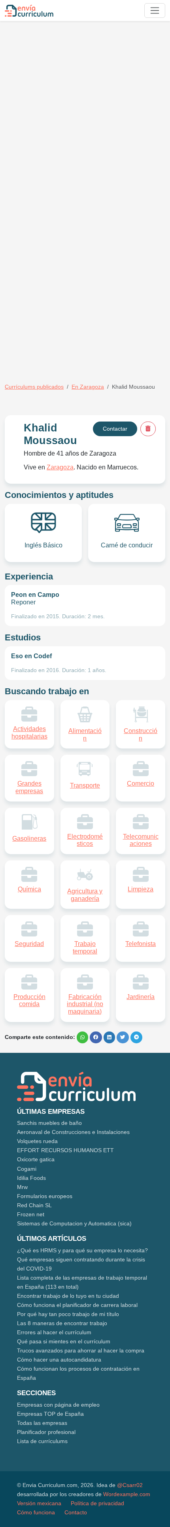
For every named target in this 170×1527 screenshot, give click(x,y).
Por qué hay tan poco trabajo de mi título (68, 1314)
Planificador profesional (46, 1432)
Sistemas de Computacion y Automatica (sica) (74, 1223)
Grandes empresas (29, 787)
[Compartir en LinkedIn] (109, 1037)
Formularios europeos (44, 1196)
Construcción (140, 734)
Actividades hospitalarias (29, 733)
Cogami (26, 1169)
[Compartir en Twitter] (123, 1037)
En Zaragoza (88, 387)
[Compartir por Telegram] (136, 1037)
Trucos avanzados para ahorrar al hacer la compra (80, 1350)
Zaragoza (60, 467)
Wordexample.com (126, 1494)
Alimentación (85, 734)
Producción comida (29, 1000)
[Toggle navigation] (154, 10)
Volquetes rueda (37, 1141)
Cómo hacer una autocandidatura (59, 1359)
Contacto (75, 1512)
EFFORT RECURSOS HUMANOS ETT (65, 1150)
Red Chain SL (34, 1205)
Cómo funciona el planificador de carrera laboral (77, 1305)
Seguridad (29, 943)
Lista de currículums (42, 1441)
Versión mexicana (39, 1503)
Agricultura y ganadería (84, 895)
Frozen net (30, 1214)
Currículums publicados (34, 387)
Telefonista (140, 943)
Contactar (115, 428)
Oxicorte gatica (36, 1159)
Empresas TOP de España (50, 1414)
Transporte (85, 785)
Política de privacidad (97, 1503)
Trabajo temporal (85, 947)
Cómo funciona (36, 1512)
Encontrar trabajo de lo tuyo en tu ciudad (68, 1296)
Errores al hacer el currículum (54, 1332)
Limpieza (140, 889)
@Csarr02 (130, 1485)
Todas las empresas (42, 1423)
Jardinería (141, 996)
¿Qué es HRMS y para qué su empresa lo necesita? (82, 1250)
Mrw (22, 1187)
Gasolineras (29, 838)
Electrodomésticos (85, 840)
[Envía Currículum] (29, 11)
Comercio (140, 783)
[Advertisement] (85, 112)
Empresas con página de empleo (58, 1405)
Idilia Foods (31, 1178)
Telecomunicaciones (141, 840)
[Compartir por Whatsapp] (82, 1037)
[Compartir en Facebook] (96, 1037)
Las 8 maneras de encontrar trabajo (62, 1323)
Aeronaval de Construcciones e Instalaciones (73, 1132)
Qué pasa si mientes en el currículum (63, 1341)
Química (29, 889)
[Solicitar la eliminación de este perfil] (148, 429)
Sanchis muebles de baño (49, 1123)
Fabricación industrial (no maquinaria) (85, 1004)
